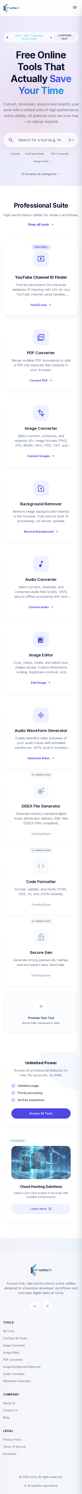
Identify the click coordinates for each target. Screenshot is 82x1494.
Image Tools (41, 161)
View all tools (41, 224)
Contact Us (10, 1410)
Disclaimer (10, 1453)
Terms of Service (14, 1446)
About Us (9, 1403)
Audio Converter (14, 1374)
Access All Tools (41, 1113)
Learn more (41, 1209)
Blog (6, 1417)
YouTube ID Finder (15, 1338)
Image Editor (11, 1352)
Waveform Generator (17, 1381)
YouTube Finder (34, 153)
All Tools (8, 1331)
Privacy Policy (12, 1439)
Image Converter (14, 1345)
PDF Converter (60, 153)
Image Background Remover (22, 1366)
